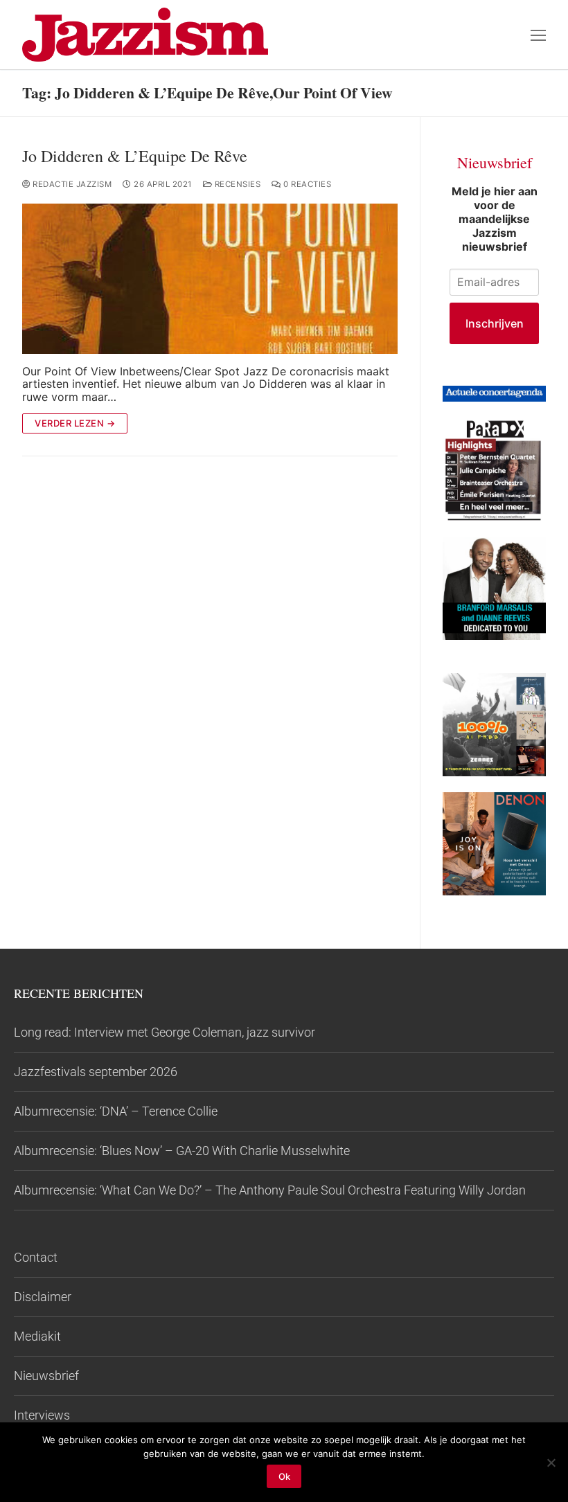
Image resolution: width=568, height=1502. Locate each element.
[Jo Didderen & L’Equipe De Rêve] (210, 279)
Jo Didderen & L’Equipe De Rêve (134, 156)
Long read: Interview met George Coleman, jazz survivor (164, 1032)
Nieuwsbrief (46, 1375)
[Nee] (551, 1462)
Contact (35, 1257)
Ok (284, 1476)
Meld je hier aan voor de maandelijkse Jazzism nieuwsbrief (495, 218)
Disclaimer (42, 1296)
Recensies (236, 184)
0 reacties (306, 184)
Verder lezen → (75, 423)
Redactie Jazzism (71, 184)
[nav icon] (538, 34)
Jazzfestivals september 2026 (95, 1071)
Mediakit (37, 1336)
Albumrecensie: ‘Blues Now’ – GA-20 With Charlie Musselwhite (182, 1150)
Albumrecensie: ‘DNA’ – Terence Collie (116, 1111)
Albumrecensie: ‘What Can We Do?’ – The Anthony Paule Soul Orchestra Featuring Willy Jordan (270, 1190)
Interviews (42, 1415)
